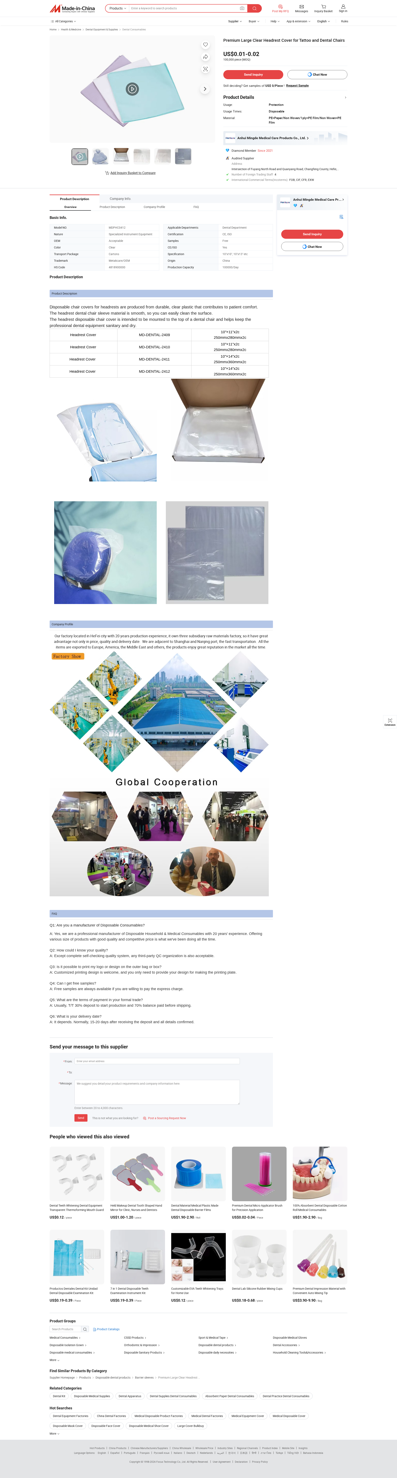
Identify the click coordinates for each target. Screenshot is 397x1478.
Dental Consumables (134, 29)
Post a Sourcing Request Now (164, 1118)
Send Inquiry (253, 74)
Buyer (252, 21)
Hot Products (97, 1448)
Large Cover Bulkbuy (190, 1426)
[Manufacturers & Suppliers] (72, 8)
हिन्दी (254, 1452)
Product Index (270, 1448)
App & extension (297, 21)
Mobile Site (288, 1448)
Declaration (241, 1461)
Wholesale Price (204, 1448)
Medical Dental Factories (207, 1416)
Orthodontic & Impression (140, 1345)
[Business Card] (341, 216)
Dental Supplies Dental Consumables (173, 1396)
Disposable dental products (215, 1345)
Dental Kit (59, 1396)
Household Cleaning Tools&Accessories (298, 1352)
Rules (344, 21)
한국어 (232, 1452)
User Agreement (222, 1461)
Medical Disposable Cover (289, 1416)
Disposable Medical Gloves (290, 1338)
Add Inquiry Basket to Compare (132, 173)
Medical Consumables (64, 1338)
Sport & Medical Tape (211, 1338)
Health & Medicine (71, 29)
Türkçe (279, 1452)
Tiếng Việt (293, 1452)
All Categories (64, 21)
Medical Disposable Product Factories (159, 1416)
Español (115, 1452)
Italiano (178, 1452)
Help (273, 21)
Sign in (343, 11)
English (102, 1452)
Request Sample (297, 85)
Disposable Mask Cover (68, 1426)
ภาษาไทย (266, 1452)
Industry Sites (225, 1448)
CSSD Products (133, 1338)
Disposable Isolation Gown (67, 1345)
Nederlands (206, 1452)
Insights (303, 1448)
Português (129, 1452)
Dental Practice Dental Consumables (286, 1396)
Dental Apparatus (130, 1396)
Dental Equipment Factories (70, 1416)
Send (81, 1118)
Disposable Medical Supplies (92, 1396)
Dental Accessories (285, 1345)
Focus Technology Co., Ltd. (171, 1461)
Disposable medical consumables (71, 1352)
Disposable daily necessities (216, 1352)
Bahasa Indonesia (313, 1452)
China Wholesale (181, 1448)
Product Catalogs (108, 1329)
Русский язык (161, 1452)
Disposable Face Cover (105, 1426)
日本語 (244, 1452)
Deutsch (191, 1452)
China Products (117, 1448)
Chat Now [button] (320, 74)
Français (144, 1452)
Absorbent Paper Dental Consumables (229, 1396)
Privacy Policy (260, 1461)
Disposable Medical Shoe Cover (149, 1426)
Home (53, 29)
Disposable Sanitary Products (143, 1352)
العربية (220, 1452)
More (53, 1433)
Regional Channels (247, 1448)
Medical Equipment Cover (248, 1416)
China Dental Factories (111, 1416)
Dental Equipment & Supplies (102, 29)
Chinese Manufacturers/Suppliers (149, 1448)
